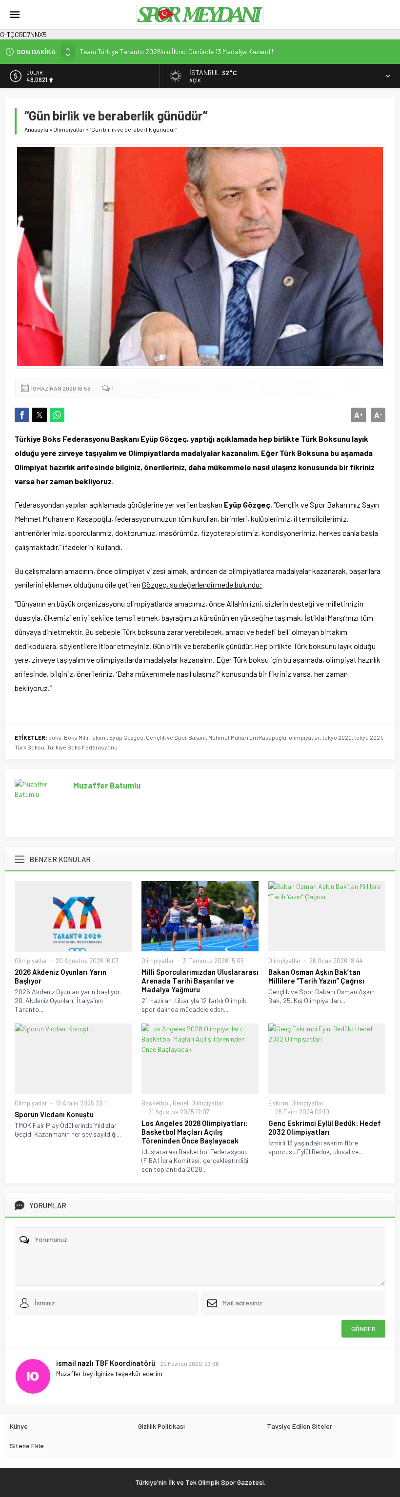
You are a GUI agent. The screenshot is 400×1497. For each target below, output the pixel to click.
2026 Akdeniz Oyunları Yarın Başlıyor (60, 976)
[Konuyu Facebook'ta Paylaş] (22, 415)
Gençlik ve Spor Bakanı (176, 737)
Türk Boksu (29, 747)
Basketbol (155, 1103)
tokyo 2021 (368, 737)
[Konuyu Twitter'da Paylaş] (39, 415)
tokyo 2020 (337, 737)
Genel (180, 1103)
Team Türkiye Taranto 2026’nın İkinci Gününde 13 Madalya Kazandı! (176, 51)
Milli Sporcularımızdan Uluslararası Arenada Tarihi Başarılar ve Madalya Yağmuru (200, 980)
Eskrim (278, 1103)
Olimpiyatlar (69, 129)
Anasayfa (36, 129)
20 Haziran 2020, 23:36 (189, 1363)
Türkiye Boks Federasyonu (82, 747)
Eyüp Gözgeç (126, 737)
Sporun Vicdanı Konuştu (54, 1114)
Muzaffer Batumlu (106, 785)
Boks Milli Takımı (85, 737)
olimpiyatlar (304, 737)
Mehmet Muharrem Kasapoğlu (247, 737)
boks (54, 737)
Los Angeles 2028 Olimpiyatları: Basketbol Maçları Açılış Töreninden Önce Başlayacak (194, 1132)
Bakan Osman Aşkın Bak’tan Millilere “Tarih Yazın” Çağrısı (316, 976)
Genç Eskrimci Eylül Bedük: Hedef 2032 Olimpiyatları (324, 1127)
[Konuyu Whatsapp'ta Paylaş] (57, 415)
